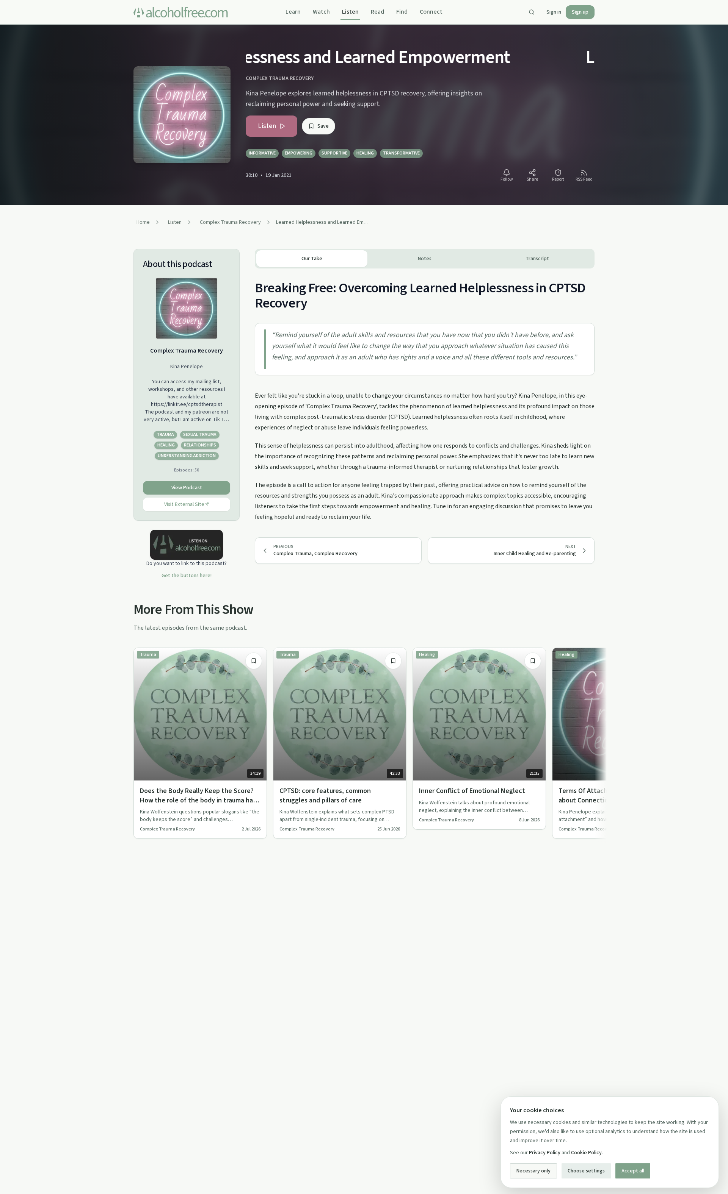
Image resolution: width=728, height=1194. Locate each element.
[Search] (531, 12)
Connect (431, 12)
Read (377, 12)
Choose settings (586, 1171)
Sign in (553, 12)
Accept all (632, 1171)
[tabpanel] (425, 395)
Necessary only (533, 1171)
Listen (350, 12)
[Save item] (253, 660)
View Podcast (186, 488)
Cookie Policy (586, 1153)
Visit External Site (184, 504)
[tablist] (425, 258)
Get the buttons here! (187, 575)
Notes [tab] (424, 258)
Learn (293, 12)
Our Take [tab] (311, 258)
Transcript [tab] (537, 258)
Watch (321, 12)
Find (402, 12)
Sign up (580, 12)
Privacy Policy (544, 1153)
